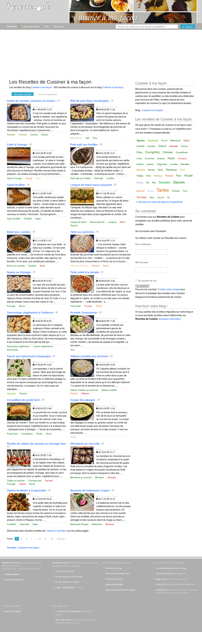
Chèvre (162, 146)
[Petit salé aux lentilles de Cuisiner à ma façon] (82, 156)
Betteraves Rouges (79, 524)
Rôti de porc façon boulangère (89, 100)
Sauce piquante (97, 221)
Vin (168, 197)
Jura (72, 349)
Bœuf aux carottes (18, 231)
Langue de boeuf (78, 221)
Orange (28, 178)
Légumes (162, 164)
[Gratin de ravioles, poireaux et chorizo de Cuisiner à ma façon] (19, 112)
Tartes (106, 265)
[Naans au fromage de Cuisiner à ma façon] (19, 283)
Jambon (150, 164)
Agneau (140, 140)
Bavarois (110, 524)
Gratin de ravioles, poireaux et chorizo (31, 100)
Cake (38, 178)
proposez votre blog (169, 318)
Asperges (11, 393)
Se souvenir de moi (147, 280)
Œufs (160, 169)
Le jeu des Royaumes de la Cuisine (120, 589)
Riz (147, 182)
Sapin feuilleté (16, 184)
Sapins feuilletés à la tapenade (26, 490)
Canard (140, 146)
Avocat (164, 140)
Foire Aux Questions (114, 578)
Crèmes (168, 152)
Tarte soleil (75, 305)
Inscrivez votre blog (113, 568)
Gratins (44, 134)
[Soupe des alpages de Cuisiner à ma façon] (82, 411)
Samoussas (12, 349)
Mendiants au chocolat (84, 443)
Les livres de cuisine (164, 573)
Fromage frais (34, 480)
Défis (47, 26)
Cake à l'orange (14, 178)
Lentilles (110, 178)
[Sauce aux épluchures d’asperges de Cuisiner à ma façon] (19, 367)
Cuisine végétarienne (43, 346)
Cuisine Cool (161, 589)
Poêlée (139, 175)
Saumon (140, 190)
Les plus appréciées (47, 94)
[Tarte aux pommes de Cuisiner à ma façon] (82, 243)
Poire (148, 175)
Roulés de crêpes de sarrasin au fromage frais (36, 443)
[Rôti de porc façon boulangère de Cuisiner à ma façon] (82, 112)
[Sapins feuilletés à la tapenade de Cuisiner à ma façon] (19, 501)
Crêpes (22, 483)
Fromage (11, 305)
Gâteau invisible (109, 389)
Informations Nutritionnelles (69, 611)
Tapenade (24, 524)
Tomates (88, 305)
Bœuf (122, 221)
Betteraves (97, 524)
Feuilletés (11, 524)
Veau (152, 197)
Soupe (73, 437)
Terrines (176, 190)
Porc (95, 137)
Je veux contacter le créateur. (67, 581)
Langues (112, 221)
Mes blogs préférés (31, 26)
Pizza (182, 169)
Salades (164, 182)
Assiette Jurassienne (83, 312)
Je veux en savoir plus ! (65, 571)
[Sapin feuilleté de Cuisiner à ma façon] (19, 196)
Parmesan (171, 169)
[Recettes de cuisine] (28, 6)
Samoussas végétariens (18, 346)
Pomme (95, 265)
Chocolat (111, 477)
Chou (139, 152)
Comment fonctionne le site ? (117, 573)
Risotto (139, 182)
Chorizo (34, 134)
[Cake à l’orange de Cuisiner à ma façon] (19, 156)
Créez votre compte (169, 289)
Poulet (39, 433)
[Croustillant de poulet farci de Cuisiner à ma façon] (19, 411)
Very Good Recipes (13, 611)
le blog (58, 587)
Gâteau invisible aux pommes (89, 356)
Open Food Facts (62, 619)
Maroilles (185, 164)
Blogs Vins (160, 578)
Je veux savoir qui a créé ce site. (69, 576)
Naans (22, 305)
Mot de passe (141, 262)
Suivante (61, 538)
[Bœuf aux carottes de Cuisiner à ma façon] (19, 243)
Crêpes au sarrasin (16, 480)
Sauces (73, 225)
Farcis (48, 433)
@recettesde (68, 587)
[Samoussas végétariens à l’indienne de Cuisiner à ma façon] (19, 323)
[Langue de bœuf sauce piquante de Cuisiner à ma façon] (82, 196)
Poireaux (22, 134)
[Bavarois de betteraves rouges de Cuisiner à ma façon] (82, 501)
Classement (58, 26)
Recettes (12, 26)
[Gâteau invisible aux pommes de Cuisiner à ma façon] (82, 367)
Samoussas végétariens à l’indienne (30, 312)
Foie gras (182, 158)
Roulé (32, 483)
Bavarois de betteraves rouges (89, 490)
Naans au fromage (19, 272)
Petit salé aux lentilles (84, 144)
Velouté (160, 197)
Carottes (32, 265)
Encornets (149, 158)
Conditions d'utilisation (14, 579)
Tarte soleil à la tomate (84, 272)
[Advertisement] (101, 53)
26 (40, 538)
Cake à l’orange (17, 144)
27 (46, 538)
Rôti (87, 137)
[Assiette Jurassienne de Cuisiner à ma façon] (82, 323)
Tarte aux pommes (82, 231)
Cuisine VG (160, 584)
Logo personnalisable (114, 584)
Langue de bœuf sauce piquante (91, 184)
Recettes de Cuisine (10, 562)
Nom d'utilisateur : (143, 244)
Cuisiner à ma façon (41, 87)
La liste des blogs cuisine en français (171, 568)
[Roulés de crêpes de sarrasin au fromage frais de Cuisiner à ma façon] (19, 458)
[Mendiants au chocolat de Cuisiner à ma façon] (82, 455)
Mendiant (99, 477)
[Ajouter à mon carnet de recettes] (58, 100)
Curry (139, 158)
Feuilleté (28, 218)
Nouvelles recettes (22, 94)
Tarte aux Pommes (79, 265)
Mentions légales (12, 574)
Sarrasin (49, 480)
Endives (161, 158)
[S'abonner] (34, 106)
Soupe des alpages (82, 399)
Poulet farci (12, 433)
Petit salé (98, 178)
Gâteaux (85, 393)
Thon (185, 190)
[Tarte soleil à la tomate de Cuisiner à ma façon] (82, 283)
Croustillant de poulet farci (23, 399)
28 (52, 538)
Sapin (38, 218)
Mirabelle (140, 169)
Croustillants (27, 433)
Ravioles (11, 134)
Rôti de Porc (76, 137)
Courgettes (152, 152)
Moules (151, 169)
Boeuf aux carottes (16, 265)
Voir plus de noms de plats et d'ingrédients (160, 202)
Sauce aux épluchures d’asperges (29, 356)
